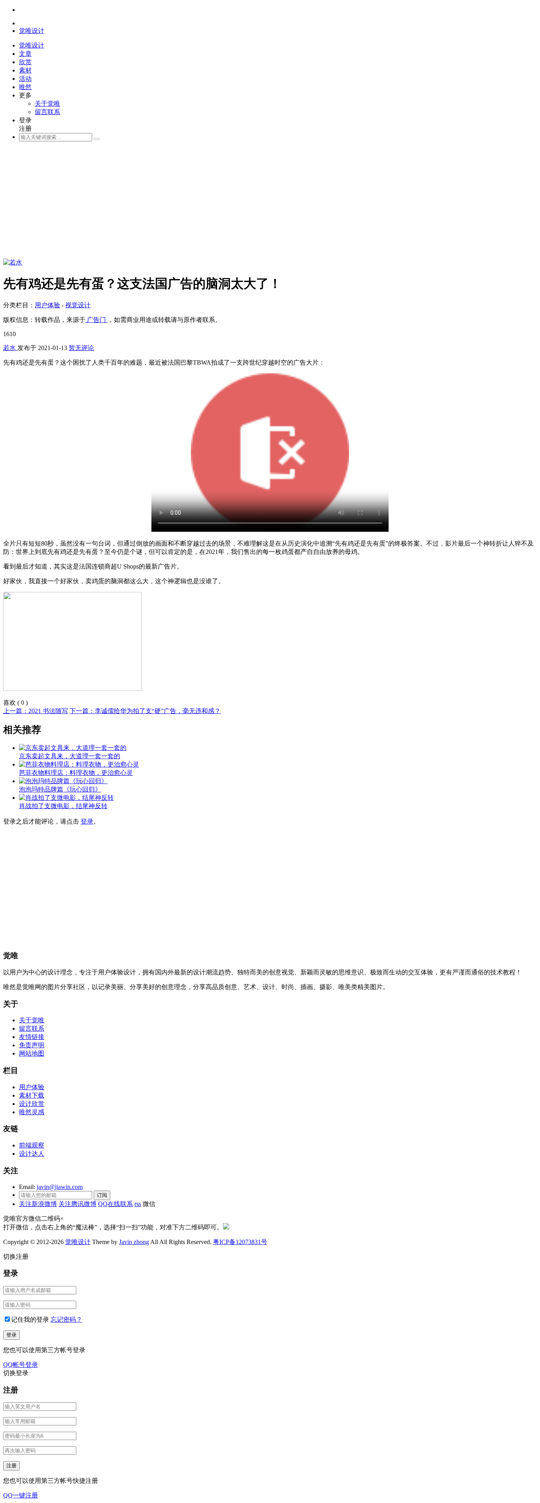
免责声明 (31, 1045)
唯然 (25, 87)
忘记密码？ (66, 1319)
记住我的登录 (30, 1319)
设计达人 (31, 1153)
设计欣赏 (31, 1103)
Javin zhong (134, 1242)
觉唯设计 (78, 1242)
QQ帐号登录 (20, 1364)
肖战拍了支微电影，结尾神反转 (63, 806)
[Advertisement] (240, 203)
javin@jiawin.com (60, 1186)
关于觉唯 (47, 103)
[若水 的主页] (12, 262)
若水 (10, 347)
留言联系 (47, 111)
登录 (87, 821)
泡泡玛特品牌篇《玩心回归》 (60, 789)
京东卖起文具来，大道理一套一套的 (69, 756)
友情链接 (31, 1036)
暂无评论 (81, 347)
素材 (25, 70)
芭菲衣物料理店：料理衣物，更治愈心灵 (76, 772)
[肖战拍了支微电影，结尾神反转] (66, 797)
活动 (25, 78)
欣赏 (25, 62)
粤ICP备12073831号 (240, 1242)
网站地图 (31, 1053)
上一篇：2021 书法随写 (35, 711)
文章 (25, 53)
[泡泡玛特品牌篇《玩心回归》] (63, 781)
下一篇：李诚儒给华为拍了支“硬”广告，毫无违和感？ (145, 711)
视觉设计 (78, 305)
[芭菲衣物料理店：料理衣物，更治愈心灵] (79, 764)
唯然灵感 (31, 1112)
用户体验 (47, 305)
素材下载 (31, 1095)
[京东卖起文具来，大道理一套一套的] (73, 747)
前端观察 (31, 1145)
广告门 (96, 319)
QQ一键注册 (20, 1495)
